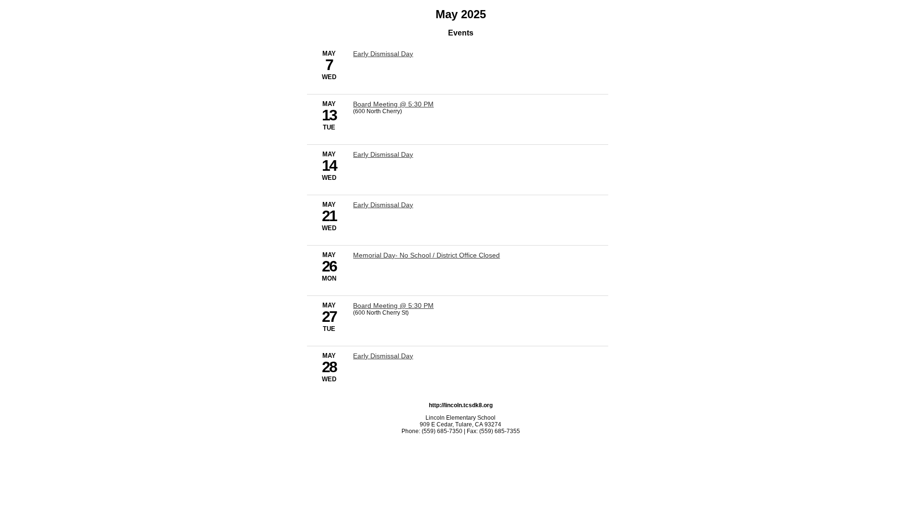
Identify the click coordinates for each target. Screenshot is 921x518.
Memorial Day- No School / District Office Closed (426, 255)
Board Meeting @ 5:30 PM (393, 104)
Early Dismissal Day (383, 54)
